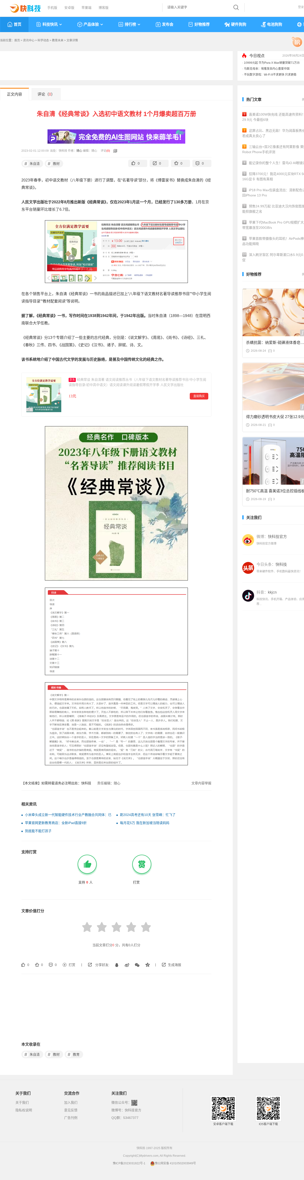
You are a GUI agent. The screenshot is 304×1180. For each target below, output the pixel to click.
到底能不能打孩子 (38, 831)
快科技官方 (133, 1110)
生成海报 (174, 965)
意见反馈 (70, 1110)
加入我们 (70, 1102)
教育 (74, 1054)
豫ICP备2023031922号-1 (129, 1163)
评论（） (46, 94)
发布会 (167, 24)
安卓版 (69, 8)
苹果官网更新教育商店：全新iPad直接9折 (56, 823)
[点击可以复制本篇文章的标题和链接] (114, 150)
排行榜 (130, 24)
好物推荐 (202, 24)
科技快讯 (50, 24)
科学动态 (43, 40)
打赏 (72, 965)
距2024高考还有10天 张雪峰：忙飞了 (148, 815)
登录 (301, 7)
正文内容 (14, 94)
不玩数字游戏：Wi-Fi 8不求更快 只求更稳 (270, 74)
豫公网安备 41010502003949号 (175, 1163)
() (108, 150)
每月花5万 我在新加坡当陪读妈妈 (144, 823)
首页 (17, 24)
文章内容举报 (201, 783)
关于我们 (22, 1102)
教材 (54, 163)
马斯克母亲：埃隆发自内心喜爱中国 (267, 68)
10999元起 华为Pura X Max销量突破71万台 (272, 62)
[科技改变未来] (22, 7)
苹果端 (86, 8)
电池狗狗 (274, 24)
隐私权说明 (23, 1110)
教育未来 (57, 40)
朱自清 (32, 163)
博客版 (104, 8)
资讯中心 (28, 40)
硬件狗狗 (238, 24)
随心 (79, 150)
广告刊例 (70, 1118)
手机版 (52, 8)
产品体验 (91, 24)
